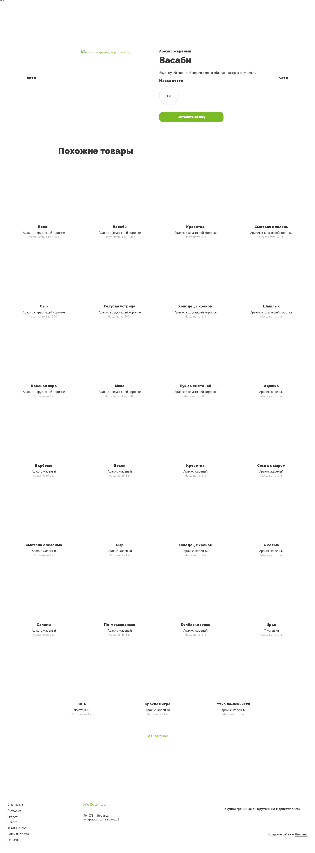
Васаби (120, 227)
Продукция (165, 6)
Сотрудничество (18, 834)
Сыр (44, 306)
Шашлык (271, 306)
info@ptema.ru (94, 804)
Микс (119, 386)
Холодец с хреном (195, 306)
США (81, 704)
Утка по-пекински (233, 704)
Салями (44, 625)
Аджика (271, 386)
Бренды (186, 6)
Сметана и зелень (271, 227)
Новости (205, 6)
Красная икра (44, 386)
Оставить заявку (191, 117)
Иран (271, 625)
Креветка (195, 227)
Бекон (44, 227)
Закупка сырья (17, 828)
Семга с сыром (271, 466)
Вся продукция (157, 736)
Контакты (245, 6)
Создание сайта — (288, 834)
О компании (15, 805)
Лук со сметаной (195, 386)
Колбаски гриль (195, 625)
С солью (271, 545)
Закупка (225, 6)
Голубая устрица (119, 306)
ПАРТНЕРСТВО (276, 7)
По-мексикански (119, 625)
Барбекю (43, 466)
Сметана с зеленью (44, 545)
